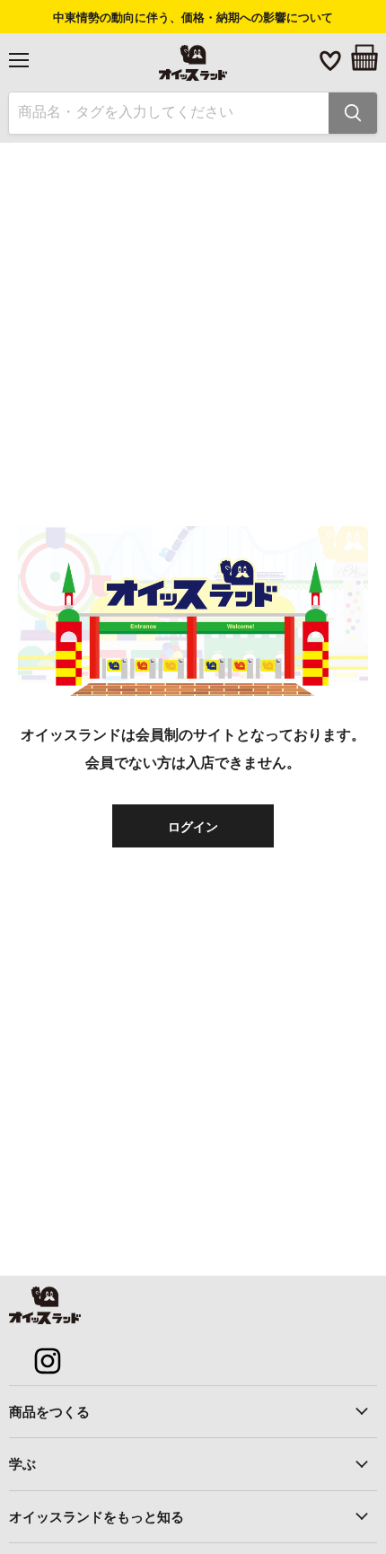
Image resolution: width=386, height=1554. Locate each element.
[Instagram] (37, 1351)
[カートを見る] (364, 57)
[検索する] (353, 113)
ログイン (193, 826)
